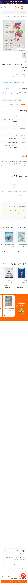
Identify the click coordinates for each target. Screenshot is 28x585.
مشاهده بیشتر (5, 227)
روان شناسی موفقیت (17, 100)
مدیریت (4, 100)
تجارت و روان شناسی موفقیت (20, 76)
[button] (2, 241)
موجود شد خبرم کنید (13, 582)
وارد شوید (20, 213)
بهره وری (9, 100)
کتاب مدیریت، (18, 74)
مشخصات (23, 104)
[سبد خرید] (5, 7)
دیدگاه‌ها (11, 104)
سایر (26, 61)
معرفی (17, 104)
